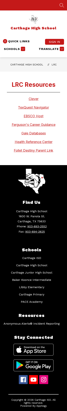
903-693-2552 (37, 226)
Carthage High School (26, 64)
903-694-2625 (35, 231)
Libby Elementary (31, 287)
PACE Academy (32, 301)
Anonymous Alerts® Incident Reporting (32, 323)
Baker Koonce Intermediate (31, 280)
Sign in (54, 42)
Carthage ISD (31, 258)
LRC (54, 64)
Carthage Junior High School (31, 272)
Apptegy (41, 405)
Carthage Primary (31, 294)
